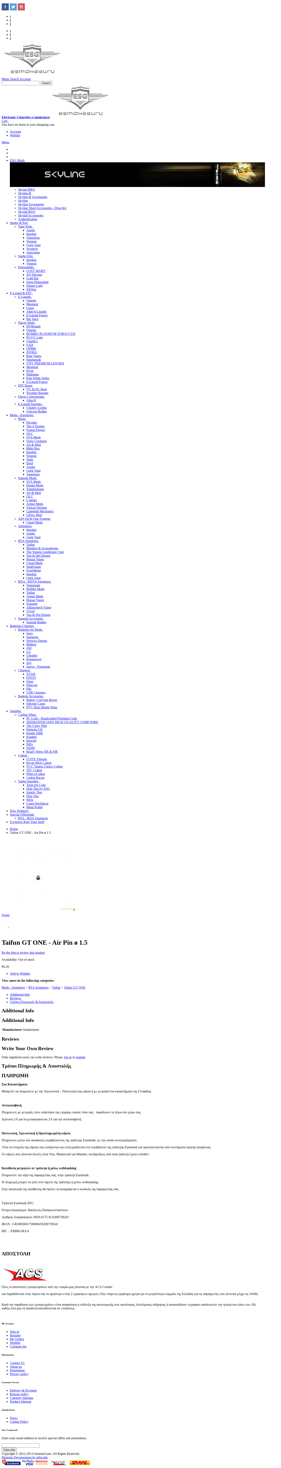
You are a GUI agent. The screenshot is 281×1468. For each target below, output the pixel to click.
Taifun (56, 987)
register (80, 1057)
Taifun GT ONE (75, 987)
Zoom (5, 915)
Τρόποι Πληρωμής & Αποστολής (31, 1002)
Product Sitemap (20, 1401)
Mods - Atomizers (13, 987)
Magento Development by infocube (25, 1457)
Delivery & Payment (23, 1390)
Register (15, 1335)
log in (68, 1057)
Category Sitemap (21, 1398)
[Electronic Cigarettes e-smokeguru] (32, 75)
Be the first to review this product (23, 952)
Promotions (17, 1370)
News (13, 1418)
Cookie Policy (19, 1421)
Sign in (14, 1331)
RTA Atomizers (38, 987)
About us (16, 1366)
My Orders (17, 1339)
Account (15, 131)
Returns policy (19, 1394)
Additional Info (20, 994)
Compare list (18, 1346)
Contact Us (17, 1363)
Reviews (15, 998)
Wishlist (15, 135)
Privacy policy (19, 1374)
